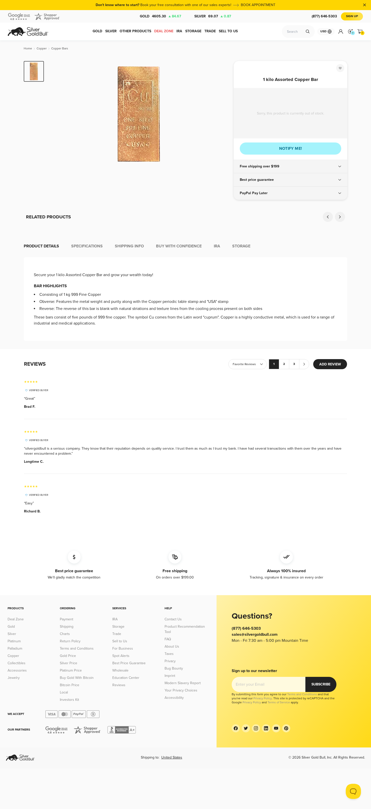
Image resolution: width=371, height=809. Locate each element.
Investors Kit (69, 700)
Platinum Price (71, 670)
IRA (115, 619)
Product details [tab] (41, 246)
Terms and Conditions (77, 648)
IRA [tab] (217, 246)
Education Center (125, 678)
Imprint (170, 676)
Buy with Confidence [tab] (179, 246)
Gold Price (68, 656)
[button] (290, 166)
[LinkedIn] (266, 728)
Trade (116, 634)
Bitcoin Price (69, 685)
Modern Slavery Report (183, 683)
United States (171, 757)
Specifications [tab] (87, 246)
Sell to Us (119, 641)
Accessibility (174, 698)
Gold (160, 16)
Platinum (14, 641)
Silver (212, 16)
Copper (13, 656)
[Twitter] (246, 728)
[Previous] (55, 114)
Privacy (170, 661)
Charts (65, 634)
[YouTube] (276, 728)
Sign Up (352, 16)
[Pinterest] (286, 728)
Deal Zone (16, 619)
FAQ (168, 639)
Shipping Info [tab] (129, 246)
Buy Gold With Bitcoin (77, 678)
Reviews (118, 685)
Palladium (15, 648)
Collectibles (16, 663)
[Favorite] (340, 68)
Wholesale (120, 670)
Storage (118, 626)
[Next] (222, 114)
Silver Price (68, 663)
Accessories (17, 670)
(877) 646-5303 (324, 16)
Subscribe (320, 684)
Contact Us (173, 619)
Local (64, 692)
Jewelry (14, 678)
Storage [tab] (241, 246)
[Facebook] (236, 728)
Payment (66, 619)
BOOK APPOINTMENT (258, 5)
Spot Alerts (120, 656)
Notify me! (290, 148)
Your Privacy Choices (181, 690)
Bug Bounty (174, 668)
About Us (172, 646)
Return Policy (70, 641)
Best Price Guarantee (129, 663)
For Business (122, 648)
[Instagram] (256, 728)
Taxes (169, 654)
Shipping (66, 626)
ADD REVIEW (330, 364)
